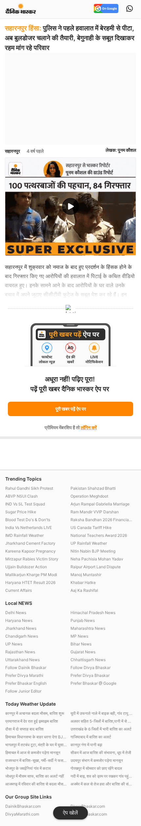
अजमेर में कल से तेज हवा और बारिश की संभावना (101, 784)
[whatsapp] (129, 9)
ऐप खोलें (70, 813)
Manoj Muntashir (85, 574)
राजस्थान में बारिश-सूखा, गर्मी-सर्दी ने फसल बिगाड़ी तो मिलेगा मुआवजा (36, 760)
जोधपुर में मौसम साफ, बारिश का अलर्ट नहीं (34, 776)
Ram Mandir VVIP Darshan (94, 511)
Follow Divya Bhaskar (90, 667)
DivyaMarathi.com (22, 814)
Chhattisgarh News (88, 659)
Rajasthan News (20, 651)
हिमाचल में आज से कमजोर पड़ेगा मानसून (32, 752)
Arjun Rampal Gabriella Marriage (100, 503)
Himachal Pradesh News (92, 612)
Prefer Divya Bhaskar (90, 675)
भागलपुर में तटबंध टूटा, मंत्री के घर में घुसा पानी (36, 744)
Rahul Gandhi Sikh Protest (29, 488)
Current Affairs (18, 590)
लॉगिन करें (89, 427)
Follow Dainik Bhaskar (25, 667)
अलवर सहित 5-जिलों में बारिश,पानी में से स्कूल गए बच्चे (101, 721)
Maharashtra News (87, 628)
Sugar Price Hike (20, 511)
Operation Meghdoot (89, 496)
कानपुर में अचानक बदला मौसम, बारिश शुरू (34, 713)
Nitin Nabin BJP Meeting (92, 551)
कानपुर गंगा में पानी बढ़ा (86, 744)
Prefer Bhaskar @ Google (93, 683)
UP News (13, 643)
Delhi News (15, 612)
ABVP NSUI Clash (21, 496)
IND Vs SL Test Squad (25, 503)
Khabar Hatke (83, 582)
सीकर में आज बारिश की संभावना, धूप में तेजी (100, 752)
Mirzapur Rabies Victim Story (31, 558)
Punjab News (82, 620)
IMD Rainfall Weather (24, 535)
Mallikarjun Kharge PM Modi (31, 574)
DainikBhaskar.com (23, 806)
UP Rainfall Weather (88, 543)
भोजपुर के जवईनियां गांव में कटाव (28, 768)
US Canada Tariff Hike (90, 527)
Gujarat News (82, 651)
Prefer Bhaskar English (26, 683)
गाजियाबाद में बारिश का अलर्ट (90, 736)
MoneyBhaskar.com (88, 814)
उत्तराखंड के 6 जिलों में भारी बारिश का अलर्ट (100, 729)
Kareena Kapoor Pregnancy (30, 551)
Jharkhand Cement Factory (30, 543)
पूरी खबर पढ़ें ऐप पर (70, 409)
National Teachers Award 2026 (98, 535)
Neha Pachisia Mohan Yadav (96, 558)
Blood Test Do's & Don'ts (27, 519)
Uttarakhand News (22, 659)
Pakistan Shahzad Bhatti (93, 488)
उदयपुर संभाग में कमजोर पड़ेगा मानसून (96, 760)
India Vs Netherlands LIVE (28, 527)
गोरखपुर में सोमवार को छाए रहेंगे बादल (96, 768)
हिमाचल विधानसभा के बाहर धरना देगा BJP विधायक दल (36, 736)
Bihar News (80, 643)
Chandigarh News (21, 636)
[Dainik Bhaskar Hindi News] (20, 9)
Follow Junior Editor (23, 691)
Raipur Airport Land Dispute (95, 566)
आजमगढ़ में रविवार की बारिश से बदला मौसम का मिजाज (36, 784)
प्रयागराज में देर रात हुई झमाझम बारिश (31, 721)
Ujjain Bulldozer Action (26, 566)
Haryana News (18, 620)
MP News (79, 636)
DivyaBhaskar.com (87, 806)
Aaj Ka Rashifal (84, 590)
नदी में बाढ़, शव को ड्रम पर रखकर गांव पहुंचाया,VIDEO (101, 776)
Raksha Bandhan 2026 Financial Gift (101, 519)
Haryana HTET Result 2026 (30, 582)
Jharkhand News (20, 628)
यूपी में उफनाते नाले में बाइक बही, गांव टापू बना (101, 713)
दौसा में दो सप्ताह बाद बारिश (24, 729)
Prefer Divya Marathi (24, 675)
